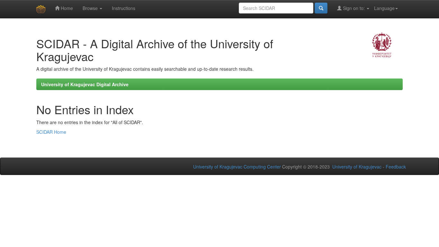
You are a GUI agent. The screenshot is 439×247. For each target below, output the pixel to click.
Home (66, 8)
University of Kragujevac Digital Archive (85, 84)
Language (384, 8)
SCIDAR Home (51, 132)
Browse (91, 8)
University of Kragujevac (356, 166)
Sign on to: (354, 8)
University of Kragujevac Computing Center (237, 166)
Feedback (396, 166)
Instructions (123, 8)
